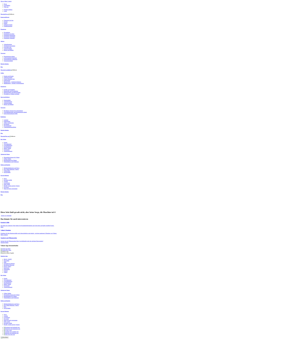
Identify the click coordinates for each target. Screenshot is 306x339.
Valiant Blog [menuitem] (7, 171)
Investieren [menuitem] (6, 124)
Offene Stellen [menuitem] (7, 159)
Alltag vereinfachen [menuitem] (9, 122)
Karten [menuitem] (5, 23)
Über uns (6, 7)
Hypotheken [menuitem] (7, 32)
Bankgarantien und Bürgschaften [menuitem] (12, 92)
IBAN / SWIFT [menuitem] (8, 259)
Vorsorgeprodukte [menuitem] (8, 60)
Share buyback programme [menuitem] (10, 188)
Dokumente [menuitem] (7, 269)
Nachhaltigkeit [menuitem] (7, 147)
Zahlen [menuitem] (2, 73)
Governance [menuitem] (7, 183)
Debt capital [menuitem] (7, 184)
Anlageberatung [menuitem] (8, 44)
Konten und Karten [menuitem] (5, 17)
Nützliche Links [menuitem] (4, 256)
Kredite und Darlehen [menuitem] (9, 89)
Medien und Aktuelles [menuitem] (5, 164)
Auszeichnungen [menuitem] (8, 151)
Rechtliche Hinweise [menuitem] (9, 265)
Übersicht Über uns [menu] (5, 136)
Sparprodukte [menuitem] (7, 100)
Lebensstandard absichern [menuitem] (10, 58)
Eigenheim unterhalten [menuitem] (9, 36)
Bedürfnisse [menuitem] (3, 116)
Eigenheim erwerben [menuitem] (9, 34)
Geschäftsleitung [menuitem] (8, 145)
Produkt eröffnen (8, 9)
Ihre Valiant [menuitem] (3, 139)
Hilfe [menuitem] (5, 262)
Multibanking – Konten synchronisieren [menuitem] (14, 83)
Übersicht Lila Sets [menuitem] (8, 20)
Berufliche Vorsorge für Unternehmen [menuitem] (13, 110)
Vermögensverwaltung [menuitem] (9, 46)
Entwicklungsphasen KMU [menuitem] (11, 113)
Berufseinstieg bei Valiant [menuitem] (10, 160)
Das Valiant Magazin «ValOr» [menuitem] (11, 169)
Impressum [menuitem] (6, 268)
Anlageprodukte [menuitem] (8, 48)
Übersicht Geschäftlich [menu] (6, 70)
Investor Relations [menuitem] (5, 175)
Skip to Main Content (6, 1)
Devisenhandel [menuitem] (7, 125)
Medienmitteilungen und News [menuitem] (11, 168)
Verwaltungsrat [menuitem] (7, 144)
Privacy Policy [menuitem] (7, 266)
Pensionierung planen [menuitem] (9, 56)
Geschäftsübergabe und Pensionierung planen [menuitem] (15, 112)
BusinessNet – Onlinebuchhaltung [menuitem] (12, 82)
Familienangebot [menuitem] (8, 26)
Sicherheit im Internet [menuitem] (9, 263)
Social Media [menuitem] (7, 172)
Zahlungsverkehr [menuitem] (8, 24)
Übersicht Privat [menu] (4, 14)
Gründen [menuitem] (6, 120)
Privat (5, 4)
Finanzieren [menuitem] (3, 29)
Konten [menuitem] (6, 22)
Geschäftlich (7, 5)
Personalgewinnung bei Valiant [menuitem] (11, 157)
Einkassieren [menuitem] (7, 80)
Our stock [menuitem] (6, 187)
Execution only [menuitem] (7, 47)
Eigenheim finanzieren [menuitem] (9, 35)
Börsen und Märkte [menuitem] (9, 50)
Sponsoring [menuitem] (7, 149)
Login (5, 11)
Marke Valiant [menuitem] (7, 148)
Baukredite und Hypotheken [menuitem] (11, 91)
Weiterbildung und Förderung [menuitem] (11, 161)
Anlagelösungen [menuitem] (8, 101)
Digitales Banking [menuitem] (5, 64)
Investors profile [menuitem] (8, 180)
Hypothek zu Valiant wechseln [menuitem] (11, 94)
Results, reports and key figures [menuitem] (12, 185)
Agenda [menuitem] (6, 181)
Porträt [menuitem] (5, 142)
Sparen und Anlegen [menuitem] (5, 97)
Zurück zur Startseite (6, 215)
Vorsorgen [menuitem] (3, 53)
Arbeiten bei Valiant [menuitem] (5, 154)
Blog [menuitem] (2, 67)
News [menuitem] (5, 178)
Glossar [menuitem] (6, 270)
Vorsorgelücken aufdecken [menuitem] (10, 59)
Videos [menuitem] (5, 272)
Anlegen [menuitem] (2, 41)
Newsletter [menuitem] (6, 260)
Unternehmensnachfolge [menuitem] (10, 127)
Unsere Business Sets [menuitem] (9, 79)
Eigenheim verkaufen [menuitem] (9, 38)
